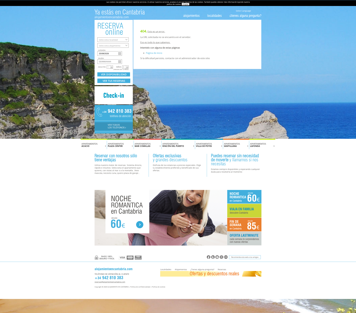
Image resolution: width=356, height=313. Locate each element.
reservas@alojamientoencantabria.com (110, 282)
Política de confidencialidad (140, 287)
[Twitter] (213, 257)
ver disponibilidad (114, 74)
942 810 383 (116, 111)
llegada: (102, 50)
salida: (101, 58)
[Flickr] (226, 257)
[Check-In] (114, 103)
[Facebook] (208, 257)
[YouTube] (221, 257)
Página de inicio (154, 53)
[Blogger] (217, 257)
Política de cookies (158, 287)
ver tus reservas (114, 80)
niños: (119, 67)
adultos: (102, 67)
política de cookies (174, 4)
